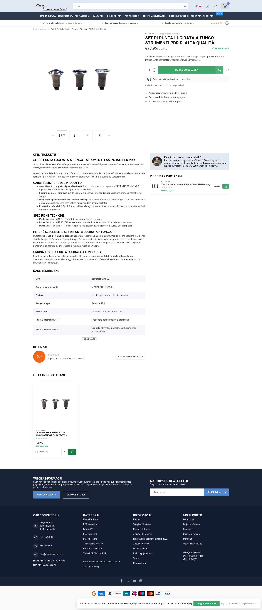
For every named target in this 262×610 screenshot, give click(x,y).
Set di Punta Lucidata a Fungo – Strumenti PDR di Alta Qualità (78, 29)
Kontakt (137, 519)
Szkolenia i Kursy (91, 566)
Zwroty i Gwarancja (142, 534)
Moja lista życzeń (191, 534)
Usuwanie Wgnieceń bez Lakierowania (101, 561)
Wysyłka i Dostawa (142, 524)
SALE (219, 13)
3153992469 (46, 545)
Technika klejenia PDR (154, 16)
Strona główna (48, 16)
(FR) (201, 556)
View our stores (76, 494)
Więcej (136, 558)
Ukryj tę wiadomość (206, 603)
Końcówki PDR (114, 16)
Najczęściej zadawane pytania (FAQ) (150, 539)
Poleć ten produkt (174, 85)
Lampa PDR (98, 16)
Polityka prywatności (143, 553)
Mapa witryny (139, 563)
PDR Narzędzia (82, 16)
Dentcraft (150, 34)
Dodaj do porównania (154, 85)
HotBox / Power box (179, 16)
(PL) (185, 559)
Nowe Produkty (65, 16)
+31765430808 (47, 537)
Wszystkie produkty (192, 543)
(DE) (196, 556)
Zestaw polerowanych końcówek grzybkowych (51, 434)
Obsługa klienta (46, 494)
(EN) (191, 556)
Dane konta (188, 519)
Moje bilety (188, 529)
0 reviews (176, 34)
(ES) (191, 559)
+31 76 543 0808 (190, 166)
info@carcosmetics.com (214, 163)
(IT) (195, 559)
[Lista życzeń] (215, 6)
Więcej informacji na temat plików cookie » (239, 603)
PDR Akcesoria (132, 16)
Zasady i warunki (141, 543)
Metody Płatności (141, 529)
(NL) (185, 556)
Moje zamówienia (191, 524)
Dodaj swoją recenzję (130, 356)
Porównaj (43, 452)
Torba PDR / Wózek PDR (202, 16)
